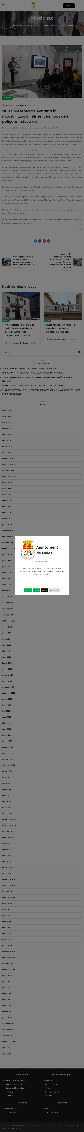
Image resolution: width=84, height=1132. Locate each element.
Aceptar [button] (36, 590)
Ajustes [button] (44, 590)
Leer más (28, 590)
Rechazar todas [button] (54, 590)
